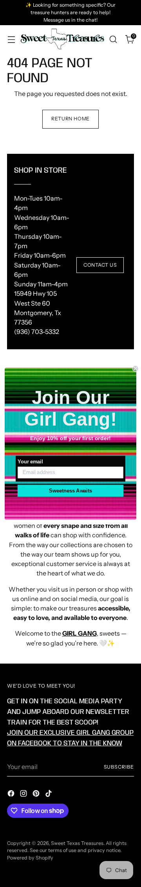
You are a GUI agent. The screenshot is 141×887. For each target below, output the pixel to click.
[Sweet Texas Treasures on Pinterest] (37, 794)
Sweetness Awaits (70, 490)
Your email (30, 461)
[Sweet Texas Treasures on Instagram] (24, 794)
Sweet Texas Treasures (77, 843)
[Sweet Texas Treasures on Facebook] (11, 794)
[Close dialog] (135, 368)
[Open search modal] (113, 39)
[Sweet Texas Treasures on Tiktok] (49, 794)
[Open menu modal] (11, 39)
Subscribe (119, 767)
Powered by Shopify (30, 858)
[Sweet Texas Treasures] (62, 39)
